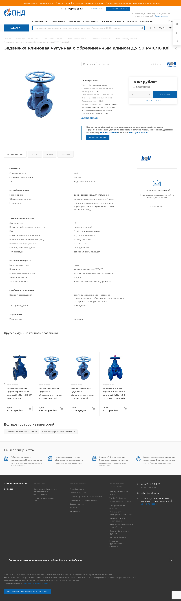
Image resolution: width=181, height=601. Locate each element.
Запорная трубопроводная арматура (117, 543)
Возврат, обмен (77, 504)
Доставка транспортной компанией (86, 496)
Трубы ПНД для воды (118, 498)
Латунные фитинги (117, 537)
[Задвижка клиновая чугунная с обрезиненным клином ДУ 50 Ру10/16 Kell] (40, 94)
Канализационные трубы (120, 502)
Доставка (65, 154)
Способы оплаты (77, 489)
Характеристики (15, 154)
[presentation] (4, 384)
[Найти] (142, 28)
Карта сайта (75, 511)
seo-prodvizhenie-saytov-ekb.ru (37, 583)
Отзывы (34, 154)
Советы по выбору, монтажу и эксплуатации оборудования (46, 491)
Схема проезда (161, 16)
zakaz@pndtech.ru (138, 132)
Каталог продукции (16, 484)
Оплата (49, 154)
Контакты (74, 508)
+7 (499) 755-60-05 (73, 9)
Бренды (8, 489)
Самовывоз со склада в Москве (84, 500)
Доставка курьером (78, 493)
